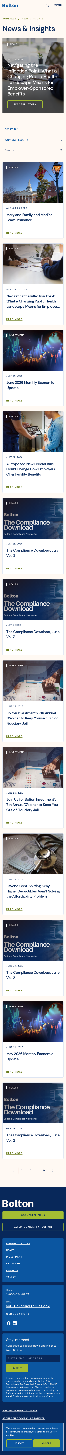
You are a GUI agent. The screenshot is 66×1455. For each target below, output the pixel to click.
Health (11, 1250)
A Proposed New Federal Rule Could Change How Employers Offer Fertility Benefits (30, 469)
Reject (19, 1443)
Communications (18, 1243)
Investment (14, 1256)
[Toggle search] (47, 5)
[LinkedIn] (14, 1323)
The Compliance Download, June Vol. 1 (32, 1138)
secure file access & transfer (23, 1418)
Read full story (25, 104)
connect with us (33, 1215)
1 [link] (22, 1170)
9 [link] (44, 1170)
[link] (52, 1170)
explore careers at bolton (33, 1226)
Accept (46, 1443)
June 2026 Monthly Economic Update (30, 385)
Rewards (12, 1270)
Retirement (14, 1263)
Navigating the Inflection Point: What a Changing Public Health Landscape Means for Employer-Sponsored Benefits (32, 79)
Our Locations (17, 1314)
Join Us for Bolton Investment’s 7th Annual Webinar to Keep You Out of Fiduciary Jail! (32, 804)
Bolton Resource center (19, 1410)
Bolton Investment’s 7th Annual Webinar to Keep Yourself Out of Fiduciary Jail (32, 718)
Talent (11, 1277)
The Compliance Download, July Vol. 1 (32, 553)
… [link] (37, 1170)
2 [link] (31, 1170)
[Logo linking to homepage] (22, 5)
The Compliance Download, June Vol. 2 (32, 975)
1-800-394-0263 (17, 1294)
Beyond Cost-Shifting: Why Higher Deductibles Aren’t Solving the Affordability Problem (33, 891)
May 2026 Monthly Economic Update (29, 1056)
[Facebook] (8, 1323)
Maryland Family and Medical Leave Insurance (29, 217)
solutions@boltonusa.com (28, 1306)
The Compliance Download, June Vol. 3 (32, 634)
